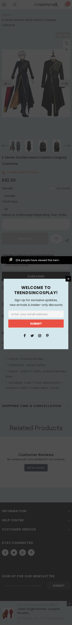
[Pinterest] (47, 335)
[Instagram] (39, 335)
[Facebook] (24, 335)
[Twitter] (32, 335)
